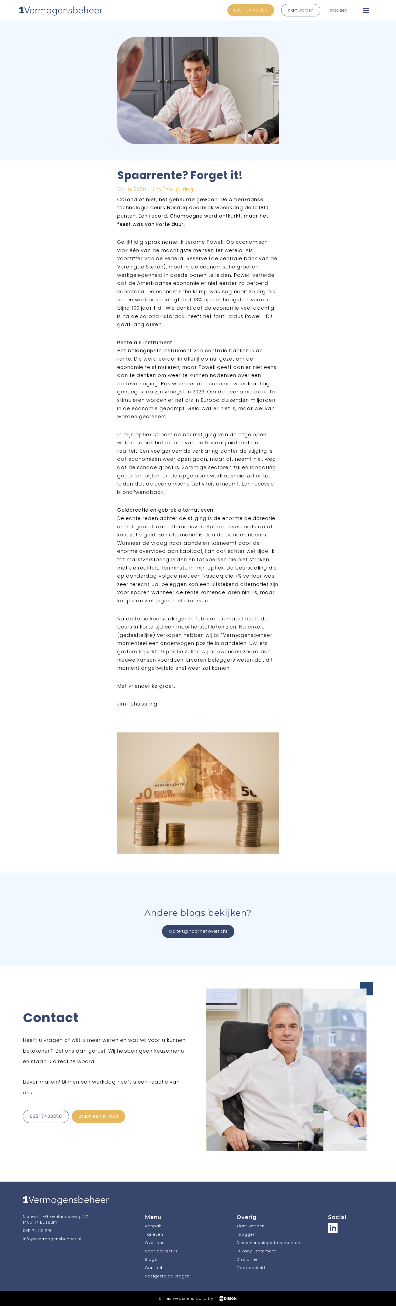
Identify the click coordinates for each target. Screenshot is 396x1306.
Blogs (151, 1259)
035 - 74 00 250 (251, 10)
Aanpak (153, 1226)
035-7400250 (46, 1116)
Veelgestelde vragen (167, 1276)
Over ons (155, 1242)
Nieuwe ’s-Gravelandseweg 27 (55, 1216)
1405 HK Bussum (40, 1222)
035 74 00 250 (38, 1230)
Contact (154, 1267)
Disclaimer (248, 1259)
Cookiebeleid (251, 1267)
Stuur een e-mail (98, 1116)
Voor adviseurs (161, 1251)
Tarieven (154, 1234)
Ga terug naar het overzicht (198, 931)
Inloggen (338, 10)
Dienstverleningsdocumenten (268, 1242)
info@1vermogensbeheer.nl (52, 1239)
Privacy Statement (256, 1251)
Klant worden (300, 10)
